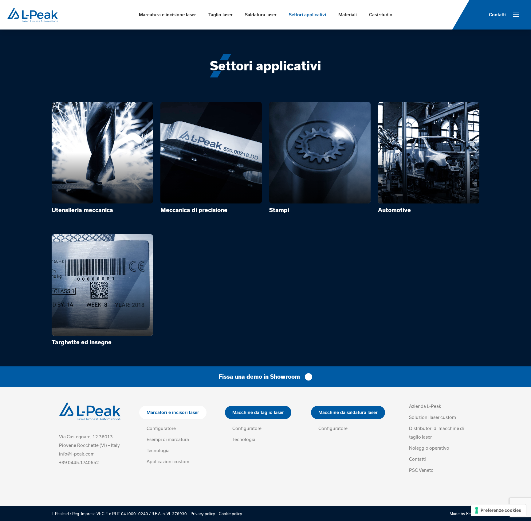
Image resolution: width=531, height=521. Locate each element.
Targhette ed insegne (82, 342)
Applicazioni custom (168, 461)
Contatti (497, 14)
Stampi (279, 210)
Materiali (347, 14)
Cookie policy (230, 513)
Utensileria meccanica (82, 210)
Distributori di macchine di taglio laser (436, 433)
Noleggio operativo (429, 448)
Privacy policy (203, 513)
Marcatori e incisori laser (173, 412)
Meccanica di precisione (193, 210)
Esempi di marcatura (168, 439)
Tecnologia (158, 450)
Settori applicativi (307, 14)
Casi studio (380, 14)
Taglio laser (220, 14)
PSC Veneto (421, 470)
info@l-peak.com (77, 453)
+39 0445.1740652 (79, 462)
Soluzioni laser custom (432, 417)
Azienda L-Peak (425, 406)
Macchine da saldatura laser (348, 412)
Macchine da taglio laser (258, 412)
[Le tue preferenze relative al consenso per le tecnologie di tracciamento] (498, 510)
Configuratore (161, 428)
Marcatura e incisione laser (167, 14)
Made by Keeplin (464, 513)
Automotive (394, 210)
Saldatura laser (261, 14)
